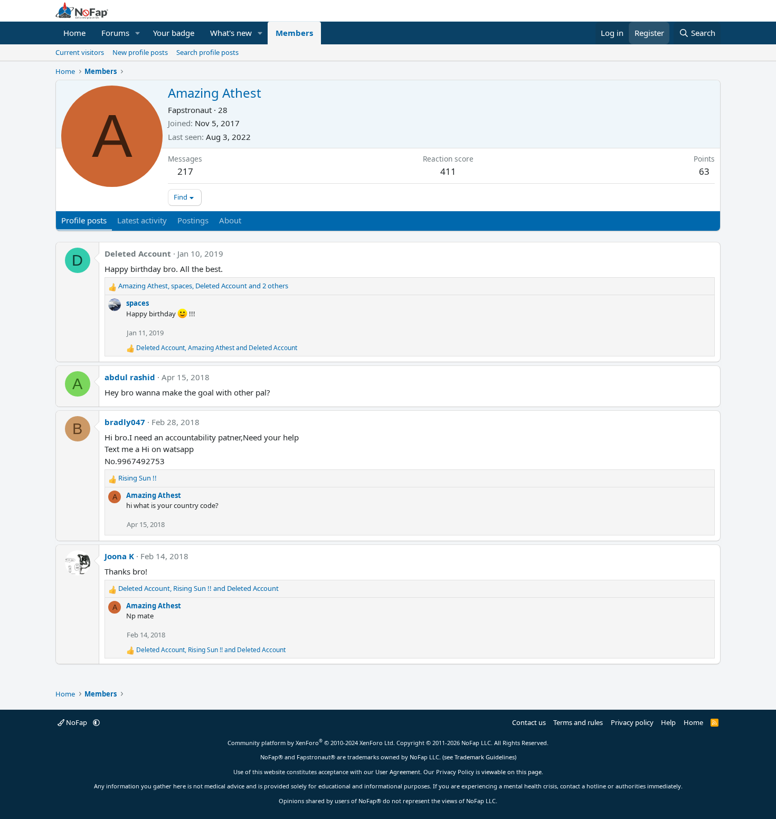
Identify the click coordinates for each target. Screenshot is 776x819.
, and (216, 347)
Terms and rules (578, 722)
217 (185, 171)
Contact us (529, 722)
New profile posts (140, 52)
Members (294, 32)
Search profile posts (207, 52)
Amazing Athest (153, 495)
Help (668, 722)
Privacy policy (632, 722)
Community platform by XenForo (311, 743)
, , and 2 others (203, 285)
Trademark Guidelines (485, 757)
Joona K (119, 556)
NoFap (76, 722)
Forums (115, 32)
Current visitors (79, 52)
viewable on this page (511, 772)
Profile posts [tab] (84, 220)
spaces (137, 303)
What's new (231, 32)
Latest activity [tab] (142, 220)
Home (74, 32)
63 (704, 171)
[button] (137, 33)
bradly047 (125, 422)
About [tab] (230, 220)
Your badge (173, 32)
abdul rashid (130, 377)
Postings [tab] (193, 220)
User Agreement (397, 772)
